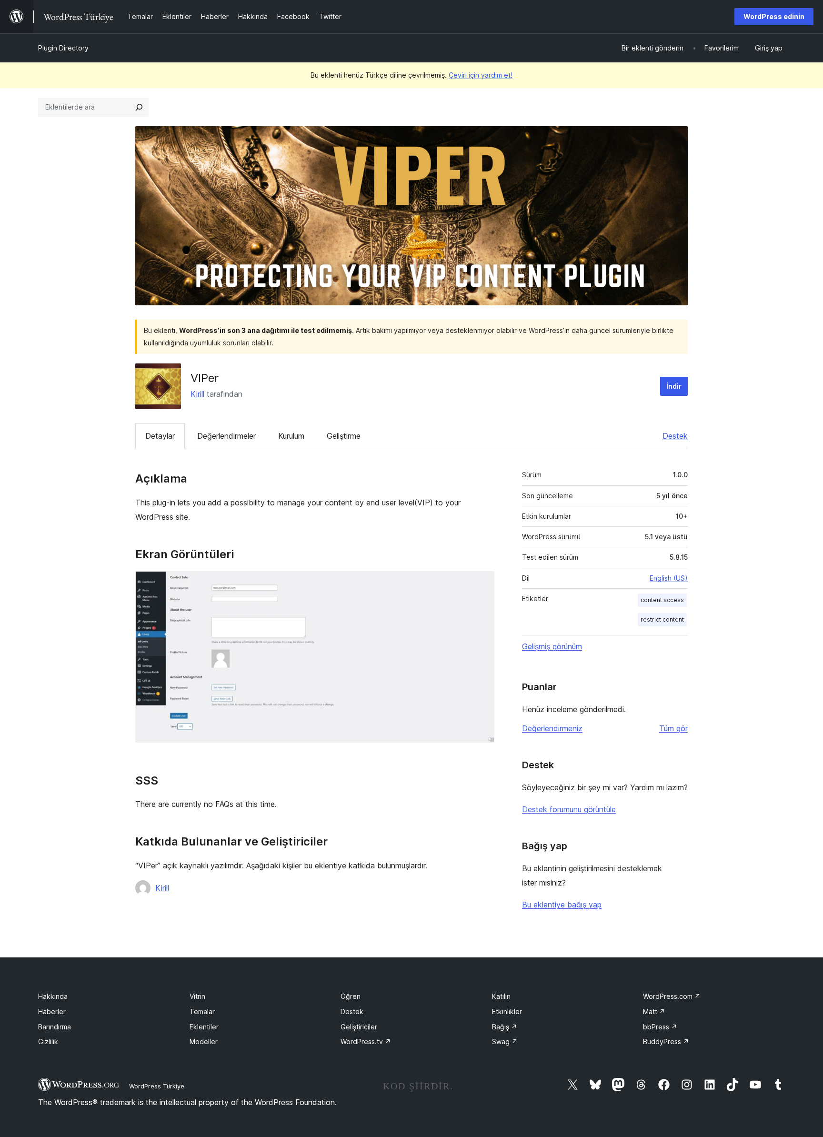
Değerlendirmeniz (552, 728)
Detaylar (160, 436)
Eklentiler (204, 1027)
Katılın (501, 996)
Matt (654, 1011)
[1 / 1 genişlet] (481, 584)
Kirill (197, 394)
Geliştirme (344, 436)
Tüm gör (673, 728)
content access (662, 600)
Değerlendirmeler (226, 436)
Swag (505, 1041)
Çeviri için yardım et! (480, 75)
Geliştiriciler (359, 1027)
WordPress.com (672, 996)
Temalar (202, 1011)
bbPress (660, 1027)
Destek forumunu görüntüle (569, 809)
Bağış (504, 1027)
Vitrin (197, 996)
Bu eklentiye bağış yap (562, 904)
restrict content (662, 619)
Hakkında (53, 996)
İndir (674, 386)
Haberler (52, 1011)
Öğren (351, 996)
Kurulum (291, 436)
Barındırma (54, 1027)
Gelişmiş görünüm (552, 646)
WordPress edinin (773, 16)
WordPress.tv (366, 1041)
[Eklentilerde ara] (139, 107)
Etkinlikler (507, 1011)
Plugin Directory (63, 48)
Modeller (204, 1041)
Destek (675, 436)
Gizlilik (48, 1041)
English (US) (669, 578)
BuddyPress (666, 1041)
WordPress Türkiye (156, 1086)
